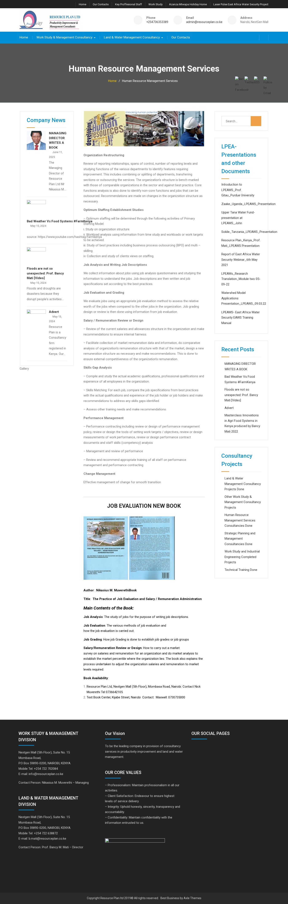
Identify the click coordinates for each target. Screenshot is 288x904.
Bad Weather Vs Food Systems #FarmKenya (59, 221)
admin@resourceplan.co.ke (204, 22)
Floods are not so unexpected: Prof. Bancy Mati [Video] (241, 395)
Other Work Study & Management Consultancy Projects (243, 502)
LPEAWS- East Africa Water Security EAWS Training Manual (240, 317)
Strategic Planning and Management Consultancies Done (240, 538)
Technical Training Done (241, 570)
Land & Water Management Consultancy (132, 37)
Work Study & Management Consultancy (64, 37)
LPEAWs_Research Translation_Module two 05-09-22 (240, 279)
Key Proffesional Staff (128, 4)
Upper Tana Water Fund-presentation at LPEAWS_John (238, 217)
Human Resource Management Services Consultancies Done (240, 520)
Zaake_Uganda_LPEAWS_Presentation (248, 204)
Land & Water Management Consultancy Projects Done (243, 483)
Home (82, 4)
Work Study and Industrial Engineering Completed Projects (242, 557)
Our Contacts (101, 4)
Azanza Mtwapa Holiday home (188, 4)
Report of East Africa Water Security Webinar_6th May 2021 (240, 259)
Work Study (155, 4)
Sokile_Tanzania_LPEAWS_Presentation (249, 232)
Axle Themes (192, 898)
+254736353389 (157, 22)
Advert (229, 408)
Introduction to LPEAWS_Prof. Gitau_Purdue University (237, 190)
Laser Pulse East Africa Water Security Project (240, 4)
